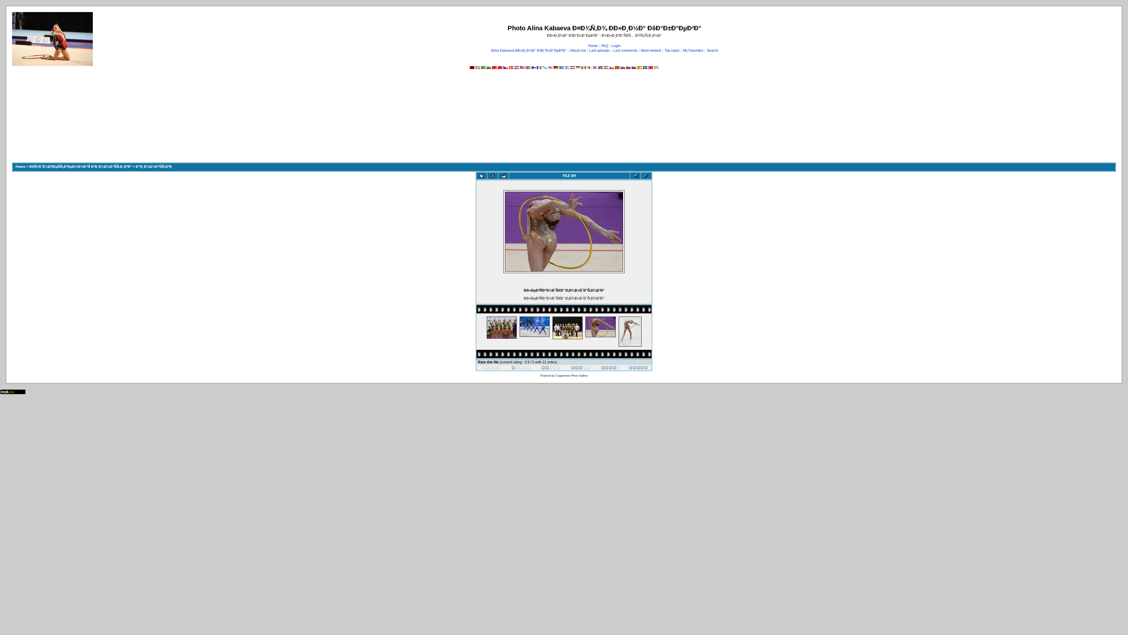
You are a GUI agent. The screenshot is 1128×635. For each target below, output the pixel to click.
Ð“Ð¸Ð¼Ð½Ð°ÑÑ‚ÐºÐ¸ (154, 167)
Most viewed (651, 51)
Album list (578, 51)
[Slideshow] (503, 176)
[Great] (638, 369)
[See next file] (646, 176)
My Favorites (693, 51)
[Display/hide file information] (492, 176)
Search (712, 51)
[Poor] (521, 369)
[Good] (580, 369)
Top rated (671, 51)
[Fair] (550, 369)
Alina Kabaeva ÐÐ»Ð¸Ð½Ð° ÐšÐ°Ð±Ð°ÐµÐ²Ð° (529, 51)
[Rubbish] (491, 369)
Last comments (625, 51)
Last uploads (599, 51)
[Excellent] (610, 369)
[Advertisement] (564, 118)
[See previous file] (635, 176)
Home (593, 46)
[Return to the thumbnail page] (481, 176)
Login (616, 46)
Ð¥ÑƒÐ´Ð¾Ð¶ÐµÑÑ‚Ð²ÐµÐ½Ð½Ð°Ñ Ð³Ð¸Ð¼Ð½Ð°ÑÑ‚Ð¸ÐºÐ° (80, 167)
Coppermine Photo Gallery (572, 375)
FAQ (604, 46)
